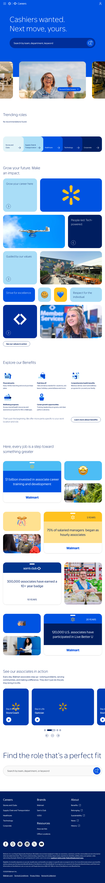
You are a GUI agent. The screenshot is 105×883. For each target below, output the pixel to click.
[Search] (90, 43)
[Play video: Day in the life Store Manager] (19, 719)
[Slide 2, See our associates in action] (48, 730)
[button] (20, 195)
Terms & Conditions (21, 875)
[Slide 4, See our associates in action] (60, 730)
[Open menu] (4, 3)
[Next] (58, 735)
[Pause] (52, 735)
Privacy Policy (35, 875)
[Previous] (46, 735)
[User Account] (100, 3)
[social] (5, 844)
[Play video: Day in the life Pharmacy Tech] (85, 719)
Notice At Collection (48, 875)
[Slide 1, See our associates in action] (45, 730)
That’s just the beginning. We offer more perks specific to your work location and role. (33, 420)
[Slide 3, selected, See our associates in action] (54, 730)
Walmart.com (8, 875)
